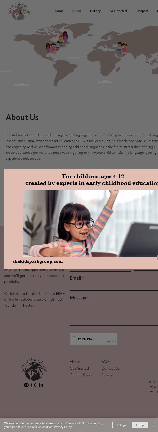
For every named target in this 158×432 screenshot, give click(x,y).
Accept (140, 425)
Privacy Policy (63, 427)
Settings (121, 425)
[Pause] (9, 263)
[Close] (153, 425)
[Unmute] (16, 263)
